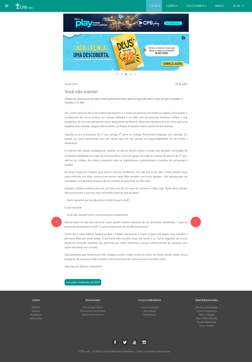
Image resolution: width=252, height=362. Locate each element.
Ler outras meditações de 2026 (82, 282)
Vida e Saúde (207, 314)
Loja (155, 5)
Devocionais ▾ (197, 5)
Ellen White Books (206, 318)
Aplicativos (150, 310)
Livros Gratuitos (150, 307)
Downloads (149, 314)
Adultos (36, 307)
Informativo (35, 318)
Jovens (36, 310)
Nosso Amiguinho (206, 310)
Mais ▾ (219, 5)
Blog (238, 5)
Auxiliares (36, 314)
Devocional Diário (92, 307)
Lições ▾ (172, 5)
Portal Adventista (206, 322)
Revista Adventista (206, 307)
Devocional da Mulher (93, 310)
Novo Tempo (206, 325)
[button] (6, 5)
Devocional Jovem (92, 314)
